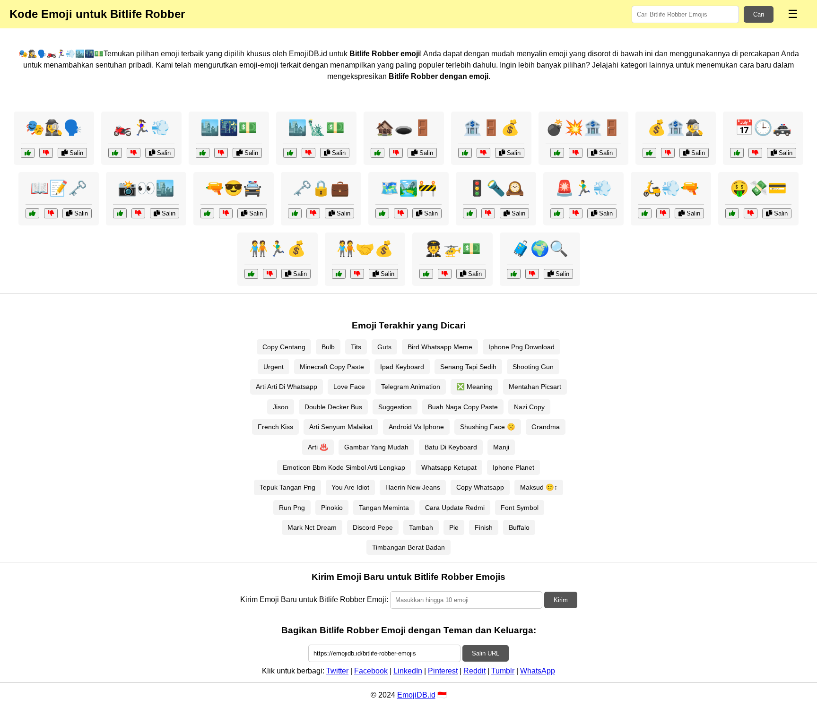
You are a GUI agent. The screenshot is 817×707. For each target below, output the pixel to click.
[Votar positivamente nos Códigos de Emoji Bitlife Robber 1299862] (426, 274)
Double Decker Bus (333, 407)
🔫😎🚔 (233, 188)
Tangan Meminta (384, 507)
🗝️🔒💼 (321, 188)
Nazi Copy (529, 407)
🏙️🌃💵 (228, 127)
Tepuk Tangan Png (287, 487)
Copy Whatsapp (480, 487)
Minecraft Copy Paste (332, 367)
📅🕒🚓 (763, 127)
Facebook (371, 671)
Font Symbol (520, 507)
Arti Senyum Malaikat (341, 427)
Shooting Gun (533, 367)
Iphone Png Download (521, 347)
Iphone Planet (513, 467)
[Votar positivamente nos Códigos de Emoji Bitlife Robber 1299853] (28, 153)
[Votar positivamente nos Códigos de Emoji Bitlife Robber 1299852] (732, 213)
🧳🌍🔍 (540, 248)
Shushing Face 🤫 (487, 427)
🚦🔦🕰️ (496, 188)
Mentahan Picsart (535, 386)
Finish (484, 527)
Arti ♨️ (318, 447)
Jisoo (280, 407)
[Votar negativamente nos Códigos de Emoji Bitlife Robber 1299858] (488, 213)
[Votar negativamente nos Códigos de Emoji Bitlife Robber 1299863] (755, 153)
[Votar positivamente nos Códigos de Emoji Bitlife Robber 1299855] (339, 274)
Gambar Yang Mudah (376, 447)
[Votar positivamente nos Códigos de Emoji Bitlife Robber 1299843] (557, 213)
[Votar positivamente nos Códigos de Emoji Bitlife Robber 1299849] (115, 153)
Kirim (561, 600)
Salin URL (485, 653)
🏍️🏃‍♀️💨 (141, 127)
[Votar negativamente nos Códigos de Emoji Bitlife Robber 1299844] (226, 213)
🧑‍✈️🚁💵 (452, 248)
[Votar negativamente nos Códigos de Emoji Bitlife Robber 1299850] (575, 153)
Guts (384, 347)
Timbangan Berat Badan (408, 547)
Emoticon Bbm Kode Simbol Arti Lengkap (344, 467)
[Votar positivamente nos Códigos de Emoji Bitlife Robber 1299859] (377, 153)
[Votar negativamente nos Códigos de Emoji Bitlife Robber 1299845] (221, 153)
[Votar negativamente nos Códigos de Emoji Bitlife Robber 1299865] (270, 274)
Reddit (474, 671)
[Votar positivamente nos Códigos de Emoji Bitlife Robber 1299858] (470, 213)
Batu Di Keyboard (451, 447)
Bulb (328, 347)
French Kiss (275, 427)
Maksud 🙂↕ (538, 487)
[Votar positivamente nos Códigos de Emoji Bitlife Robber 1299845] (202, 153)
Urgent (273, 367)
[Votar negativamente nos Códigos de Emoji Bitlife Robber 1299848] (313, 213)
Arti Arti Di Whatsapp (286, 386)
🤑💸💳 (758, 188)
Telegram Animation (410, 386)
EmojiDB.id (416, 695)
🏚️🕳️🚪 (403, 127)
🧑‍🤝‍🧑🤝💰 (365, 248)
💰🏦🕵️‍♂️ (675, 127)
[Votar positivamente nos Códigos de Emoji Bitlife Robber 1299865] (251, 274)
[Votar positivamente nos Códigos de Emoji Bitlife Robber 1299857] (382, 213)
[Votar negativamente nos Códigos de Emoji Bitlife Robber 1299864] (308, 153)
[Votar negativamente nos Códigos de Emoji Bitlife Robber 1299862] (445, 274)
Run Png (292, 507)
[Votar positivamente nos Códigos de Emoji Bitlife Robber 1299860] (645, 213)
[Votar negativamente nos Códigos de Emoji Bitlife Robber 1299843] (575, 213)
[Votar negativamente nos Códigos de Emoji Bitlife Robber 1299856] (51, 213)
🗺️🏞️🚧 (408, 188)
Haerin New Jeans (412, 487)
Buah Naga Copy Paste (463, 407)
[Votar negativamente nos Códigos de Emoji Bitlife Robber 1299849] (133, 153)
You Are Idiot (350, 487)
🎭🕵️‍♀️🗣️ (54, 127)
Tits (356, 347)
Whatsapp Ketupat (449, 467)
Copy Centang (283, 347)
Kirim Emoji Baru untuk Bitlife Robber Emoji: (314, 599)
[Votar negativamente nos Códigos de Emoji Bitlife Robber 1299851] (532, 274)
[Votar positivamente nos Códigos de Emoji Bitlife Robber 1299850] (557, 153)
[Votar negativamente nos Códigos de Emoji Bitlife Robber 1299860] (663, 213)
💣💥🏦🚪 (583, 127)
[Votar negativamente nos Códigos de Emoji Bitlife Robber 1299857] (401, 213)
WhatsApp (537, 671)
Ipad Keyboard (402, 367)
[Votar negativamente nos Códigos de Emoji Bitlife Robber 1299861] (483, 153)
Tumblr (502, 671)
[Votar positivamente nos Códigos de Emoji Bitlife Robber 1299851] (514, 274)
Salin (75, 152)
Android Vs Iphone (416, 427)
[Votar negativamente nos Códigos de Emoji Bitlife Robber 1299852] (750, 213)
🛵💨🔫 (671, 188)
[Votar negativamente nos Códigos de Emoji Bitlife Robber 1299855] (357, 274)
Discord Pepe (373, 527)
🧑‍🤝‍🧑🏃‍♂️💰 (277, 248)
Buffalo (519, 527)
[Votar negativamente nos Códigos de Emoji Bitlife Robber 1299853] (46, 153)
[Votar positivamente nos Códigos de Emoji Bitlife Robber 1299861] (465, 153)
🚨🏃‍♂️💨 (583, 188)
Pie (454, 527)
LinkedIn (407, 671)
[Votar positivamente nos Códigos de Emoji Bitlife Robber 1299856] (32, 213)
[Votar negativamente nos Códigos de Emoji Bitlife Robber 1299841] (668, 153)
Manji (501, 447)
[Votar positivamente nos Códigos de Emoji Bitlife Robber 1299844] (207, 213)
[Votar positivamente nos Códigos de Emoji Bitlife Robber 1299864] (290, 153)
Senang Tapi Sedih (468, 367)
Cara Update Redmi (455, 507)
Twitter (337, 671)
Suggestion (395, 407)
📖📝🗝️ (58, 188)
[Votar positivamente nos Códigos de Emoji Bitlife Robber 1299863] (737, 153)
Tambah (421, 527)
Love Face (349, 386)
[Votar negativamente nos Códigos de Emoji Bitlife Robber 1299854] (138, 213)
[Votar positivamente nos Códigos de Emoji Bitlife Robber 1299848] (295, 213)
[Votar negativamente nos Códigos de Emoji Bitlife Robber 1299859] (396, 153)
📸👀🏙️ (146, 188)
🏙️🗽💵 (316, 127)
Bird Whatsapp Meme (440, 347)
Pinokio (332, 507)
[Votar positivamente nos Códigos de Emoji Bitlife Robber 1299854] (120, 213)
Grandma (545, 427)
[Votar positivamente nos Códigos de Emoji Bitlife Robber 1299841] (649, 153)
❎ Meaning (474, 386)
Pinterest (443, 671)
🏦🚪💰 (491, 127)
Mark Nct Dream (312, 527)
